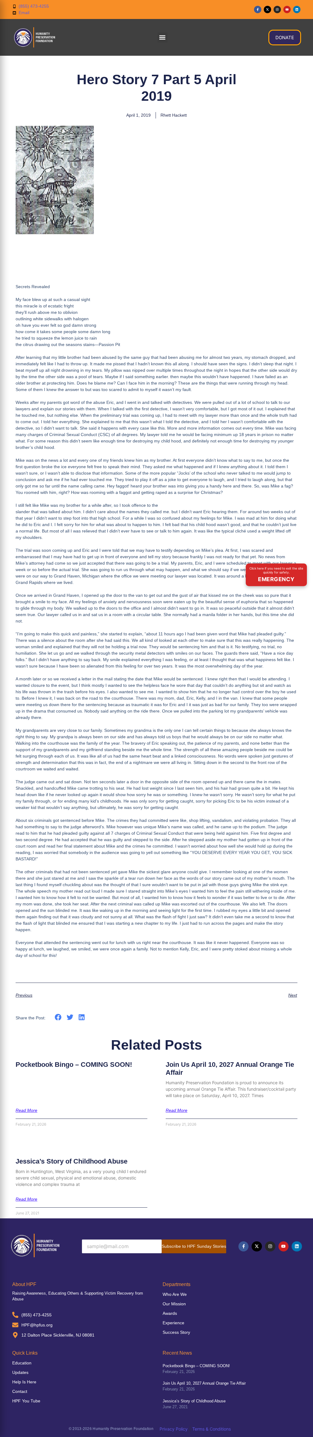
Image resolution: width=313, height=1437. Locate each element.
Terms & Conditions (211, 1428)
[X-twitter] (267, 9)
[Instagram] (277, 9)
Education (21, 1362)
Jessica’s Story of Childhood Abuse (71, 1161)
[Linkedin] (296, 9)
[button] (162, 37)
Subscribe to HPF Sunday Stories (194, 1246)
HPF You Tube (26, 1400)
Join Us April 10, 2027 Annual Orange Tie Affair (204, 1383)
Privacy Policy (174, 1428)
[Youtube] (287, 9)
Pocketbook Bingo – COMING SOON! (74, 1064)
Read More (26, 1110)
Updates (20, 1372)
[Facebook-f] (257, 9)
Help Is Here (24, 1381)
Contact (19, 1391)
